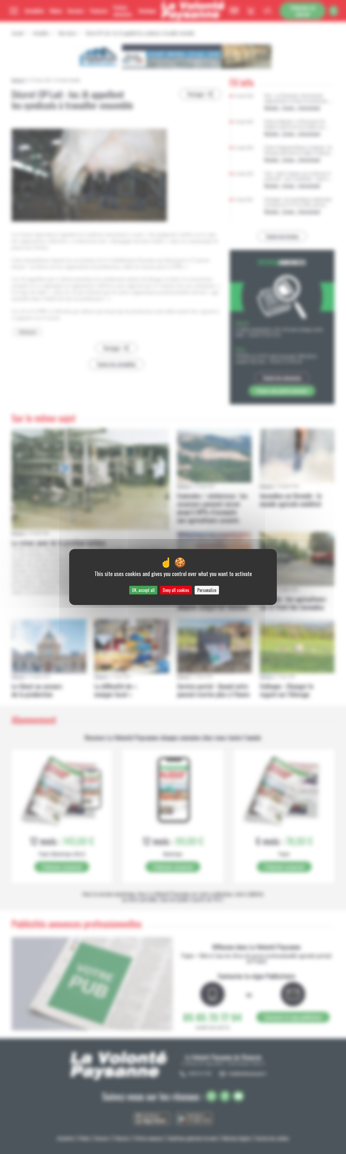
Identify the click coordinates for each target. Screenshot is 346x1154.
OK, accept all (143, 590)
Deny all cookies (176, 590)
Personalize (206, 590)
